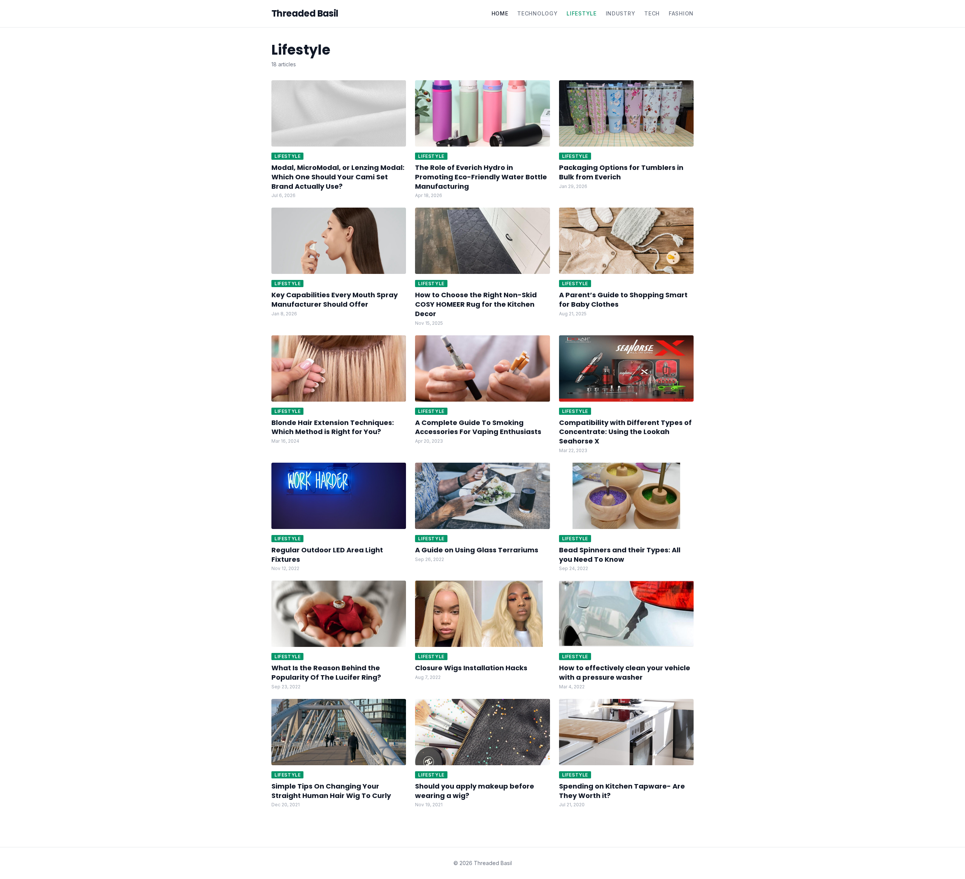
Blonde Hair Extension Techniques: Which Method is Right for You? (332, 427)
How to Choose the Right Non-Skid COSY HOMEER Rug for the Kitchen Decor (476, 304)
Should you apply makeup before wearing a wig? (474, 790)
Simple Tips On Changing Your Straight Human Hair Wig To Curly (331, 790)
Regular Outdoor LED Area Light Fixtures (327, 554)
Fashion (681, 13)
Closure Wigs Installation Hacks (471, 668)
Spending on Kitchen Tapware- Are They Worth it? (622, 790)
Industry (621, 13)
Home (500, 13)
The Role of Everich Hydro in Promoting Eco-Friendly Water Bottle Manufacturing (481, 177)
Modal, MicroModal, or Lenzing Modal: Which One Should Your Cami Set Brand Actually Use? (337, 177)
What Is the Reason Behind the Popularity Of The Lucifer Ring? (326, 672)
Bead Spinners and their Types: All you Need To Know (619, 554)
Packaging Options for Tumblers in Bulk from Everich (621, 172)
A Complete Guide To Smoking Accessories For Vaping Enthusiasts (478, 427)
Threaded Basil (305, 14)
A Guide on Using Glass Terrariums (476, 550)
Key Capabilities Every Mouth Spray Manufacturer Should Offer (334, 299)
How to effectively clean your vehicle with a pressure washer (624, 672)
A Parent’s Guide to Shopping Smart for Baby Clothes (623, 299)
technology (537, 13)
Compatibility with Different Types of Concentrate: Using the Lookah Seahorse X (625, 432)
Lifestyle (581, 13)
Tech (652, 13)
